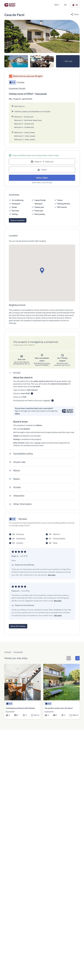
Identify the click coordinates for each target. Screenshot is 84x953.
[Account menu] (75, 5)
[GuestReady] (10, 5)
